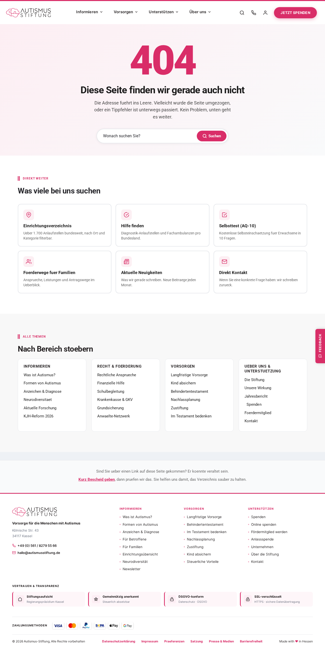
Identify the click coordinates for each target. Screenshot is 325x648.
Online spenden (263, 524)
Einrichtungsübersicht (140, 554)
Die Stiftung (254, 380)
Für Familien (132, 547)
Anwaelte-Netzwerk (113, 416)
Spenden (254, 404)
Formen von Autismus (42, 383)
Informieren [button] (131, 508)
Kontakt (251, 421)
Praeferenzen (174, 641)
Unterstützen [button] (261, 508)
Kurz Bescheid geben (96, 479)
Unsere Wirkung (258, 388)
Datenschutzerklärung (118, 641)
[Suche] (242, 13)
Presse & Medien (221, 641)
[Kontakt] (254, 13)
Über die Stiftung (265, 554)
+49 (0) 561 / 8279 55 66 (37, 546)
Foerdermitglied (258, 413)
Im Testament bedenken (191, 416)
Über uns (197, 11)
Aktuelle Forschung (40, 408)
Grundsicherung (110, 408)
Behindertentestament (189, 391)
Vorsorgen (123, 11)
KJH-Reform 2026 (38, 416)
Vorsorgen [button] (194, 508)
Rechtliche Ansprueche (116, 375)
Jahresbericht (256, 396)
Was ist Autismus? (39, 375)
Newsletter (131, 569)
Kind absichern (183, 383)
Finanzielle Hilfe (110, 383)
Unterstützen (161, 11)
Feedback (320, 342)
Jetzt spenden (295, 12)
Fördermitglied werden (269, 532)
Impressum (149, 641)
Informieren (87, 11)
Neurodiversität (135, 562)
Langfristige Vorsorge (189, 375)
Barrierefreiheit (251, 641)
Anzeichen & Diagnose (42, 391)
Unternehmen (262, 547)
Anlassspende (262, 539)
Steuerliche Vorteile (203, 562)
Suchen (214, 136)
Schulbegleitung (110, 391)
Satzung (196, 641)
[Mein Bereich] (265, 13)
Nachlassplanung (185, 399)
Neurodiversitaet (38, 399)
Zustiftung (179, 408)
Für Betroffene (135, 539)
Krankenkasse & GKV (115, 399)
